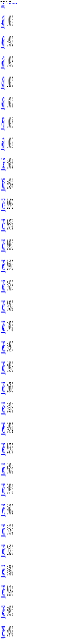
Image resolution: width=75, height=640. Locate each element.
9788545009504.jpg (3, 429)
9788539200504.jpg (3, 401)
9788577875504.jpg (3, 523)
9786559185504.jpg (3, 245)
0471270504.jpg (3, 16)
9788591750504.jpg (3, 587)
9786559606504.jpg (3, 250)
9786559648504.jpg (3, 251)
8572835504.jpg (3, 106)
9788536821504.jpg (3, 384)
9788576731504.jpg (3, 512)
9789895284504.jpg (3, 635)
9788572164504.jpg (3, 472)
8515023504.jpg (3, 63)
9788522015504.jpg (3, 318)
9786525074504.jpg (3, 190)
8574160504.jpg (3, 124)
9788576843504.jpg (3, 516)
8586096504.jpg (3, 137)
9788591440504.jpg (3, 585)
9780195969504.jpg (3, 165)
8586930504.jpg (3, 141)
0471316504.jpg (3, 17)
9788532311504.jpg (3, 350)
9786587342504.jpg (3, 262)
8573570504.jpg (3, 115)
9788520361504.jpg (3, 311)
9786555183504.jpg (3, 209)
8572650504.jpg (3, 105)
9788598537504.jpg (3, 603)
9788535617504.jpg (3, 365)
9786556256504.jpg (3, 228)
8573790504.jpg (3, 119)
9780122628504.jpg (3, 157)
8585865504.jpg (3, 136)
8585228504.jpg (3, 135)
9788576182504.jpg (3, 506)
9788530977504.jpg (3, 343)
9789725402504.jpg (3, 623)
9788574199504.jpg (3, 488)
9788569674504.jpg (3, 466)
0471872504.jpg (3, 22)
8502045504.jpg (3, 48)
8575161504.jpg (3, 128)
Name (3, 3)
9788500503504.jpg (3, 281)
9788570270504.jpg (3, 467)
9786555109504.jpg (3, 204)
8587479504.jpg (3, 142)
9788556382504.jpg (3, 450)
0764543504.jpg (3, 28)
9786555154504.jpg (3, 207)
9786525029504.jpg (3, 185)
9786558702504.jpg (3, 241)
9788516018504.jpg (3, 303)
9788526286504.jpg (3, 333)
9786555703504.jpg (3, 219)
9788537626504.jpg (3, 390)
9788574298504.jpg (3, 489)
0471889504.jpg (3, 23)
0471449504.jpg (3, 18)
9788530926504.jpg (3, 340)
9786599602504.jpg (3, 272)
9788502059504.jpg (3, 287)
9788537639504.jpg (3, 391)
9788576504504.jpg (3, 509)
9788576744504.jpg (3, 513)
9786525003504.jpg (3, 183)
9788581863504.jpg (3, 550)
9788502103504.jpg (3, 290)
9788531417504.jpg (3, 347)
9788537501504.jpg (3, 388)
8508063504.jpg (3, 55)
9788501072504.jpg (3, 283)
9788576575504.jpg (3, 510)
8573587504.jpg (3, 116)
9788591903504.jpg (3, 590)
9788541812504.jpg (3, 409)
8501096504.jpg (3, 46)
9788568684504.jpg (3, 465)
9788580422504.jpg (3, 543)
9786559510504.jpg (3, 248)
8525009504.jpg (3, 77)
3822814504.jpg (3, 38)
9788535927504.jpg (3, 371)
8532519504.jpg (3, 88)
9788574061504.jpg (3, 487)
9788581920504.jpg (3, 551)
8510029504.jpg (3, 56)
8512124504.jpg (3, 57)
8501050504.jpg (3, 43)
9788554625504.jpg (3, 447)
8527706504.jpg (3, 82)
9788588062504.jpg (3, 576)
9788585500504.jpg (3, 568)
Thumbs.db (2, 638)
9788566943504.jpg (3, 463)
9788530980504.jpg (3, 344)
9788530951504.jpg (3, 342)
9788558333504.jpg (3, 453)
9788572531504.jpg (3, 473)
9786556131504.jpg (3, 224)
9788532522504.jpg (3, 351)
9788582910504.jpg (3, 556)
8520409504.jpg (3, 66)
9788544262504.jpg (3, 422)
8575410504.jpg (3, 129)
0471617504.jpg (3, 20)
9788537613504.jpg (3, 389)
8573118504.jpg (3, 108)
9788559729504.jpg (3, 454)
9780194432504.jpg (3, 164)
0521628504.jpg (3, 24)
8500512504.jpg (3, 41)
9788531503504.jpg (3, 348)
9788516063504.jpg (3, 305)
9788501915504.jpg (3, 286)
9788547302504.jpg (3, 434)
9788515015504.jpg (3, 300)
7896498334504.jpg (3, 155)
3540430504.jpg (3, 37)
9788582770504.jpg (3, 554)
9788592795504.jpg (3, 593)
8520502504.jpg (3, 68)
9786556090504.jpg (3, 223)
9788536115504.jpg (3, 374)
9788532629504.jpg (3, 353)
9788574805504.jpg (3, 495)
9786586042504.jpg (3, 257)
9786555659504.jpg (3, 217)
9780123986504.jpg (3, 158)
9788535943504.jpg (3, 373)
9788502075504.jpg (3, 288)
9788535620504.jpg (3, 366)
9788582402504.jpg (3, 553)
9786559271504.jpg (3, 246)
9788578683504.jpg (3, 533)
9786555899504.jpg (3, 221)
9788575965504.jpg (3, 503)
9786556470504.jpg (3, 231)
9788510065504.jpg (3, 298)
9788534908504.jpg (3, 360)
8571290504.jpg (3, 99)
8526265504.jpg (3, 79)
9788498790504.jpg (3, 280)
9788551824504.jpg (3, 442)
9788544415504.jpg (3, 426)
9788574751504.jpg (3, 494)
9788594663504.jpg (3, 596)
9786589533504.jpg (3, 267)
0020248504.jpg (3, 6)
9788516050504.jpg (3, 304)
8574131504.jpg (3, 123)
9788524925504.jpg (3, 325)
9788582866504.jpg (3, 555)
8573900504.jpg (3, 121)
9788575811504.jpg (3, 502)
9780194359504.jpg (3, 163)
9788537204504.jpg (3, 387)
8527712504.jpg (3, 83)
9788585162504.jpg (3, 566)
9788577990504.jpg (3, 525)
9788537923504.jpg (3, 393)
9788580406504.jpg (3, 542)
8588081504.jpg (3, 145)
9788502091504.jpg (3, 289)
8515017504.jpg (3, 62)
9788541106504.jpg (3, 407)
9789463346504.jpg (3, 611)
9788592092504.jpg (3, 592)
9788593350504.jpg (3, 595)
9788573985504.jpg (3, 485)
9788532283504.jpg (3, 349)
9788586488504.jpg (3, 570)
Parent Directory (3, 5)
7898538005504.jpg (3, 156)
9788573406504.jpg (3, 481)
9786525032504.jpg (3, 186)
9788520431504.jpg (3, 313)
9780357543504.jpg (3, 168)
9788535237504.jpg (3, 363)
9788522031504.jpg (3, 319)
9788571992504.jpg (3, 471)
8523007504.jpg (3, 74)
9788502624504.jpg (3, 292)
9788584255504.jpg (3, 563)
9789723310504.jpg (3, 616)
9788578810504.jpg (3, 534)
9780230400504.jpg (3, 166)
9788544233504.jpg (3, 420)
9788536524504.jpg (3, 383)
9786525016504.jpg (3, 184)
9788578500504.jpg (3, 527)
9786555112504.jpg (3, 205)
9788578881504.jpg (3, 535)
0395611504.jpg (3, 14)
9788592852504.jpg (3, 594)
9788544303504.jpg (3, 424)
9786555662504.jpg (3, 218)
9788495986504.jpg (3, 277)
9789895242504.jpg (3, 634)
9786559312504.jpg (3, 247)
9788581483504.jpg (3, 549)
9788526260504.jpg (3, 332)
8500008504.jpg (3, 39)
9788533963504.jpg (3, 359)
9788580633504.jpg (3, 545)
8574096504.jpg (3, 122)
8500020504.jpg (3, 40)
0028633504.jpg (3, 7)
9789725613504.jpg (3, 624)
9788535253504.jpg (3, 364)
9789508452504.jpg (3, 613)
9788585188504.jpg (3, 567)
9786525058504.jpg (3, 188)
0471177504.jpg (3, 15)
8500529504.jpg (3, 42)
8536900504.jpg (3, 97)
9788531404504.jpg (3, 346)
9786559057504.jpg (3, 244)
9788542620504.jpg (3, 413)
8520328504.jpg (3, 65)
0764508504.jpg (3, 26)
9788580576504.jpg (3, 544)
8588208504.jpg (3, 146)
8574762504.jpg (3, 126)
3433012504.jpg (3, 36)
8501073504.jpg (3, 45)
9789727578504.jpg (3, 626)
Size (12, 3)
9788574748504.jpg (3, 493)
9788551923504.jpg (3, 445)
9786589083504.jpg (3, 266)
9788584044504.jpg (3, 562)
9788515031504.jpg (3, 301)
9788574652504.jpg (3, 492)
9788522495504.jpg (3, 321)
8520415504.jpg (3, 67)
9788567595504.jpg (3, 464)
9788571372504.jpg (3, 469)
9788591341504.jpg (3, 584)
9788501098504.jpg (3, 285)
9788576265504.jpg (3, 508)
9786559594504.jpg (3, 249)
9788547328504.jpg (3, 435)
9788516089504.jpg (3, 306)
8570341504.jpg (3, 98)
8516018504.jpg (3, 64)
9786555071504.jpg (3, 203)
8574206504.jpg (3, 125)
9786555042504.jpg (3, 202)
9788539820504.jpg (3, 405)
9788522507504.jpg (3, 322)
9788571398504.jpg (3, 470)
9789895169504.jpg (3, 633)
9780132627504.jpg (3, 161)
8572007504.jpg (3, 104)
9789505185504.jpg (3, 612)
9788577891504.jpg (3, 524)
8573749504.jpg (3, 118)
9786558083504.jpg (3, 240)
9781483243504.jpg (3, 176)
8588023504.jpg (3, 144)
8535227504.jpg (3, 94)
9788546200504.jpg (3, 432)
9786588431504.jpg (3, 264)
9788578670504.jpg (3, 532)
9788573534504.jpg (3, 484)
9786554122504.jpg (3, 200)
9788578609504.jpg (3, 530)
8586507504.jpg (3, 138)
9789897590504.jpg (3, 636)
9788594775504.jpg (3, 597)
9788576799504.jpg (3, 515)
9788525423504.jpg (3, 330)
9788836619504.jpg (3, 610)
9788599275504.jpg (3, 607)
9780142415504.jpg (3, 162)
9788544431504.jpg (3, 428)
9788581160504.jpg (3, 548)
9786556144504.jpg (3, 225)
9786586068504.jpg (3, 258)
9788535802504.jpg (3, 368)
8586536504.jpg (3, 139)
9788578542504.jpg (3, 528)
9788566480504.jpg (3, 461)
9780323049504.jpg (3, 167)
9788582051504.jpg (3, 552)
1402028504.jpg (3, 34)
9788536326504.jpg (3, 381)
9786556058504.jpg (3, 222)
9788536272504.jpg (3, 380)
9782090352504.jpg (3, 181)
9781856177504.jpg (3, 180)
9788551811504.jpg (3, 441)
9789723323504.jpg (3, 617)
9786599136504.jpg (3, 269)
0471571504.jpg (3, 19)
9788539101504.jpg (3, 400)
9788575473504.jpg (3, 501)
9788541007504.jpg (3, 406)
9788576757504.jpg (3, 514)
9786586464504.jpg (3, 260)
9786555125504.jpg (3, 206)
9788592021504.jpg (3, 591)
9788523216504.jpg (3, 324)
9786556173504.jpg (3, 227)
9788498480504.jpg (3, 279)
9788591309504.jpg (3, 583)
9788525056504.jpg (3, 327)
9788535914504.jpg (3, 370)
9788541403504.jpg (3, 408)
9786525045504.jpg (3, 187)
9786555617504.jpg (3, 216)
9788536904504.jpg (3, 385)
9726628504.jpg (3, 150)
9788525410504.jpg (3, 329)
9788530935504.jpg (3, 341)
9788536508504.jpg (3, 382)
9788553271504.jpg (3, 446)
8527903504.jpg (3, 84)
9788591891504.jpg (3, 589)
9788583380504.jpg (3, 557)
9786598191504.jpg (3, 268)
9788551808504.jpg (3, 440)
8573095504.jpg (3, 107)
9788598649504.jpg (3, 604)
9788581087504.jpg (3, 546)
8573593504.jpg (3, 117)
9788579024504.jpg (3, 536)
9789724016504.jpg (3, 618)
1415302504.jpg (3, 35)
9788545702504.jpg (3, 430)
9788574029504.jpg (3, 486)
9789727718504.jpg (3, 627)
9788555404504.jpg (3, 449)
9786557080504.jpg (3, 237)
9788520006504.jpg (3, 309)
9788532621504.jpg (3, 352)
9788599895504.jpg (3, 609)
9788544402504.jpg (3, 425)
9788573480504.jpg (3, 482)
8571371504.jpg (3, 100)
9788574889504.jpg (3, 496)
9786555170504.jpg (3, 208)
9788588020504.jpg (3, 575)
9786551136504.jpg (3, 199)
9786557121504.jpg (3, 238)
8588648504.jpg (3, 147)
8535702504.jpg (3, 95)
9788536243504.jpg (3, 379)
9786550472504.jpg (3, 198)
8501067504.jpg (3, 44)
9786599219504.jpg (3, 270)
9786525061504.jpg (3, 189)
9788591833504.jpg (3, 588)
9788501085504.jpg (3, 284)
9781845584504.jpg (3, 178)
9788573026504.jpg (3, 475)
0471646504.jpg (3, 21)
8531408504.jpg (3, 86)
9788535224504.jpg (3, 362)
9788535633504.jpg (3, 367)
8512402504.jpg (3, 59)
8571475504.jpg (3, 102)
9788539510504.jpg (3, 404)
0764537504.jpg (3, 27)
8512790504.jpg (3, 60)
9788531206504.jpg (3, 345)
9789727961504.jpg (3, 628)
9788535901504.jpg (3, 369)
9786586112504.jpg (3, 259)
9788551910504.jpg (3, 444)
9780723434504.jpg (3, 170)
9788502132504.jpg (3, 291)
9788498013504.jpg (3, 278)
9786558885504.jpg (3, 242)
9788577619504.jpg (3, 522)
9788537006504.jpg (3, 386)
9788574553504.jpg (3, 490)
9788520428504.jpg (3, 312)
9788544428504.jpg (3, 427)
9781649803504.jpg (3, 177)
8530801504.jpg (3, 85)
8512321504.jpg (3, 58)
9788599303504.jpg (3, 608)
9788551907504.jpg (3, 443)
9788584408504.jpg (3, 564)
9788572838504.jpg (3, 474)
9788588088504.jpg (3, 577)
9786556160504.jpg (3, 226)
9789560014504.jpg (3, 614)
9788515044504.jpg (3, 302)
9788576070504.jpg (3, 504)
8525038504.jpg (3, 78)
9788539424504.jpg (3, 402)
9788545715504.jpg (3, 431)
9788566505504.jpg (3, 462)
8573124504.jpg (3, 109)
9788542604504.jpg (3, 412)
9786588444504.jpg (3, 265)
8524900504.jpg (3, 76)
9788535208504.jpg (3, 361)
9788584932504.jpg (3, 565)
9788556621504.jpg (3, 451)
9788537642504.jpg (3, 392)
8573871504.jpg (3, 120)
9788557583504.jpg (3, 452)
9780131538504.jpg (3, 160)
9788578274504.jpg (3, 526)
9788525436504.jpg (3, 331)
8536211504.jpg (3, 96)
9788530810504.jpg (3, 339)
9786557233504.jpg (3, 239)
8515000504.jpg (3, 61)
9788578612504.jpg (3, 531)
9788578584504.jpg (3, 529)
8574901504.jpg (3, 127)
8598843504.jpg (3, 148)
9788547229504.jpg (3, 433)
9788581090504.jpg (3, 547)
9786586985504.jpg (3, 261)
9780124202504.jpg (3, 159)
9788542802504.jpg (3, 414)
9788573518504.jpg (3, 483)
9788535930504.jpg (3, 372)
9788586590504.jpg (3, 571)
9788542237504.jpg (3, 411)
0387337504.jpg (3, 13)
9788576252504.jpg (3, 507)
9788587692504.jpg (3, 574)
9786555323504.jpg (3, 211)
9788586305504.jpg (3, 569)
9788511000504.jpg (3, 299)
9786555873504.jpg (3, 220)
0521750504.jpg (3, 25)
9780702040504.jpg (3, 169)
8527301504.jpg (3, 80)
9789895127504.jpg (3, 632)
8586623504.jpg (3, 140)
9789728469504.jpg (3, 629)
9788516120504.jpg (3, 308)
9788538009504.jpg (3, 394)
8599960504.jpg (3, 149)
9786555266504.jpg (3, 210)
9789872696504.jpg (3, 630)
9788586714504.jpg (3, 572)
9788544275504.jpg (3, 423)
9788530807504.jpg (3, 338)
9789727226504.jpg (3, 625)
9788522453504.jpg (3, 320)
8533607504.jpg (3, 89)
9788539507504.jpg (3, 403)
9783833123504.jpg (3, 182)
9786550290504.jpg (3, 197)
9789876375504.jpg (3, 631)
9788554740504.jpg (3, 448)
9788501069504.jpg (3, 282)
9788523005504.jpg (3, 323)
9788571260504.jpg (3, 468)
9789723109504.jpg (3, 615)
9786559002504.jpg (3, 243)
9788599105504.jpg (3, 606)
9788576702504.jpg (3, 511)
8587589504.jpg (3, 143)
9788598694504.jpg (3, 605)
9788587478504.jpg (3, 573)
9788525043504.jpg (3, 326)
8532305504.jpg (3, 87)
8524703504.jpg (3, 75)
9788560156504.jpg (3, 455)
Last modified (9, 3)
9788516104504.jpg (3, 307)
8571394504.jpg (3, 101)
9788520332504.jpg (3, 310)
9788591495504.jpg (3, 586)
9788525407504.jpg (3, 328)
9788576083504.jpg (3, 505)
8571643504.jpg (3, 103)
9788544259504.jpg (3, 421)
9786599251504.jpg (3, 271)
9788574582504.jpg (3, 491)
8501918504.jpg (3, 47)
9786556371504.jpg (3, 230)
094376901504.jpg (3, 33)
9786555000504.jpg (3, 201)
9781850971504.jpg (3, 179)
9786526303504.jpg (3, 196)
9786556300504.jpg (3, 229)
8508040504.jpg (3, 54)
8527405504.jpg (3, 81)
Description (15, 3)
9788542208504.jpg (3, 410)
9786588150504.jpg (3, 263)
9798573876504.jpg (3, 637)
